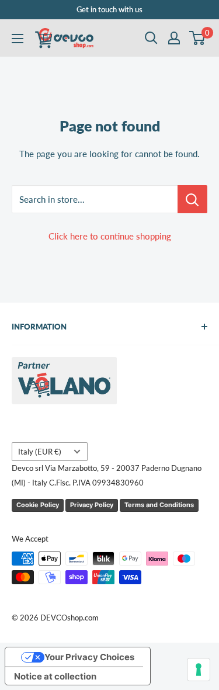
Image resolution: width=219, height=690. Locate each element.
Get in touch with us (109, 9)
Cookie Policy (37, 505)
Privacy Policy (91, 505)
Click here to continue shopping (109, 236)
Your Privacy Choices (89, 657)
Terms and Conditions (159, 505)
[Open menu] (17, 38)
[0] (197, 38)
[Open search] (151, 38)
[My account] (174, 38)
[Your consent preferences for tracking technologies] (198, 669)
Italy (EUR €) (39, 451)
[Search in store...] (192, 199)
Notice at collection (55, 676)
